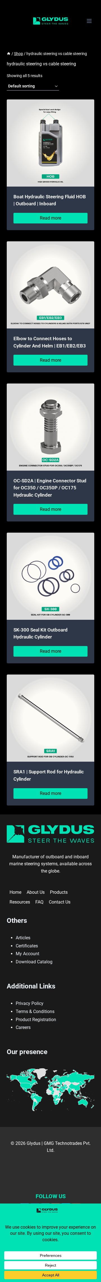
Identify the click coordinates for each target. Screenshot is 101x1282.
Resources (20, 902)
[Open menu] (89, 20)
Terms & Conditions (35, 1011)
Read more (50, 218)
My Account (27, 953)
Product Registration (36, 1019)
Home (15, 892)
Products (59, 892)
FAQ (39, 902)
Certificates (27, 946)
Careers (23, 1027)
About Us (36, 892)
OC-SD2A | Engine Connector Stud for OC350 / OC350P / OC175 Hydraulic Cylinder (49, 488)
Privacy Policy (29, 1003)
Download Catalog (34, 961)
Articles (23, 937)
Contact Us (59, 902)
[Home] (9, 53)
